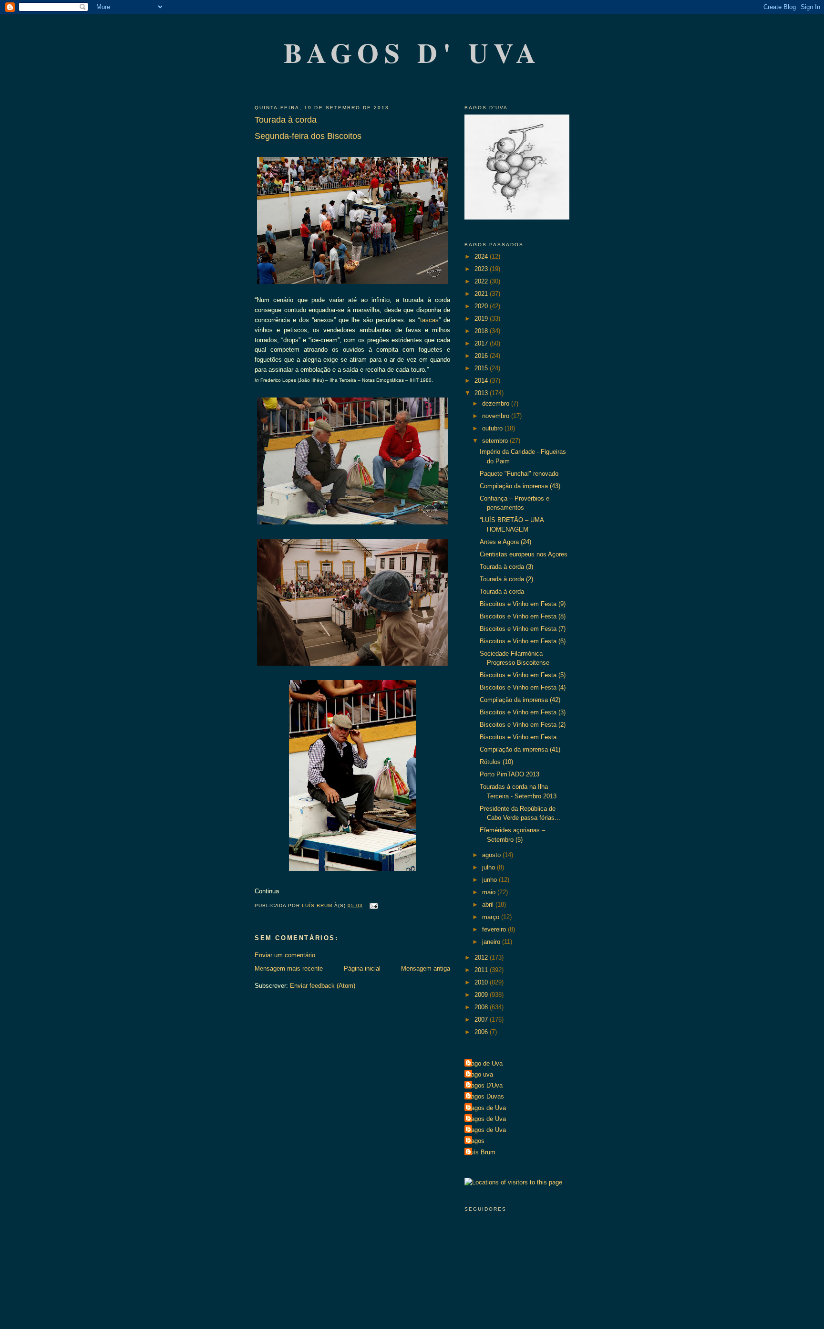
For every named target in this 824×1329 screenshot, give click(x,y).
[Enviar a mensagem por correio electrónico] (373, 905)
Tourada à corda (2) (506, 579)
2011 (482, 969)
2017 (482, 343)
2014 (482, 380)
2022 (482, 281)
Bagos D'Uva (485, 1085)
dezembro (496, 403)
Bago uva (480, 1074)
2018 (482, 331)
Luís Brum (481, 1152)
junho (490, 879)
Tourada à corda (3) (506, 566)
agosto (492, 854)
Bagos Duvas (485, 1096)
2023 (482, 268)
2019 (482, 318)
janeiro (492, 941)
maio (489, 892)
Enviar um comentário (285, 955)
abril (488, 904)
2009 (482, 994)
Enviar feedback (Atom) (322, 985)
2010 (482, 982)
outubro (493, 428)
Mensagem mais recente (289, 968)
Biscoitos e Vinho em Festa (518, 737)
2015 (482, 368)
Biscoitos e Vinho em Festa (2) (523, 724)
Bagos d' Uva (413, 52)
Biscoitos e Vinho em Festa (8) (523, 616)
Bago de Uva (485, 1063)
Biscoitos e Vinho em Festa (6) (523, 641)
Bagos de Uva (486, 1107)
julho (489, 867)
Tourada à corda (502, 591)
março (491, 917)
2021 (482, 293)
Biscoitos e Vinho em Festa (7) (523, 628)
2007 (482, 1019)
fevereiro (495, 929)
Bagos (475, 1140)
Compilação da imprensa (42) (520, 699)
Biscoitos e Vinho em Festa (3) (523, 712)
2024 (482, 256)
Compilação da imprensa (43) (520, 486)
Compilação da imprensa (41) (520, 749)
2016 (482, 355)
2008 (482, 1007)
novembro (496, 415)
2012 (482, 957)
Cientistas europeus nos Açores (523, 554)
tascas (429, 320)
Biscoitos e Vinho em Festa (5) (523, 675)
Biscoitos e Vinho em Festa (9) (523, 603)
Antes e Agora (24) (505, 541)
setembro (496, 440)
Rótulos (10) (496, 761)
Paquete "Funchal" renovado (519, 473)
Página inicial (362, 968)
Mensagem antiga (425, 968)
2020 (482, 306)
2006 (482, 1032)
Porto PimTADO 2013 (509, 774)
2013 (482, 393)
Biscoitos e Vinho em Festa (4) (523, 687)
